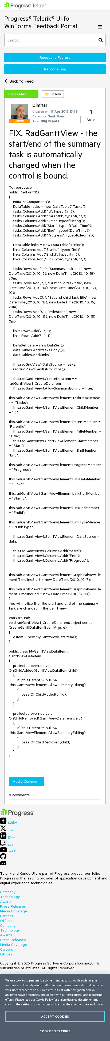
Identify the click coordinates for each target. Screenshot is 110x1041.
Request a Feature (55, 57)
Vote (91, 119)
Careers (6, 915)
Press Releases (13, 906)
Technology (10, 896)
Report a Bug (55, 69)
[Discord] (3, 864)
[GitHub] (3, 858)
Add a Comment (26, 781)
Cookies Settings (55, 1031)
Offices (6, 920)
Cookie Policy (44, 999)
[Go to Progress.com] (17, 815)
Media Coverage (13, 911)
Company (7, 892)
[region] (55, 1007)
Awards (6, 901)
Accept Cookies (55, 1016)
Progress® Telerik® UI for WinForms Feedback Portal (40, 22)
